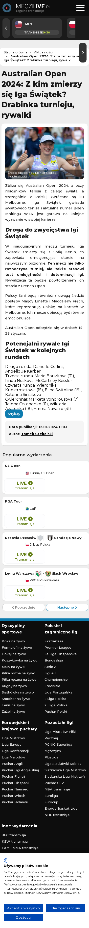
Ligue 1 (50, 673)
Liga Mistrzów (13, 738)
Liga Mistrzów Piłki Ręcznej (60, 735)
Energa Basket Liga (60, 808)
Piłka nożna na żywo (18, 673)
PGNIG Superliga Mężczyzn (58, 747)
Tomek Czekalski (37, 434)
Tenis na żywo (13, 705)
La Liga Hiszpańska (60, 654)
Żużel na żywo (13, 711)
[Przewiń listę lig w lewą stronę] (6, 28)
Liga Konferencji (15, 751)
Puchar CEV (54, 783)
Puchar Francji (13, 776)
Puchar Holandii (15, 802)
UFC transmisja (14, 835)
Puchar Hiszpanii (15, 783)
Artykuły (14, 414)
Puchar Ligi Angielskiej (20, 770)
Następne (66, 607)
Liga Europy (11, 744)
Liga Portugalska (58, 692)
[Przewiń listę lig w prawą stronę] (83, 53)
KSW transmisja (15, 841)
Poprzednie (24, 607)
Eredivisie (52, 686)
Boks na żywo (13, 641)
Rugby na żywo (14, 686)
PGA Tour (13, 501)
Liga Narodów (13, 757)
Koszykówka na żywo (20, 660)
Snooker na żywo (16, 699)
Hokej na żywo (14, 654)
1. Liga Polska (55, 699)
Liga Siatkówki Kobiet (62, 764)
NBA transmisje (57, 789)
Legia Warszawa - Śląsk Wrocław (41, 573)
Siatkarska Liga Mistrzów (65, 770)
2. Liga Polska (39, 544)
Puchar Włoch (13, 796)
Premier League (57, 647)
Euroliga (51, 796)
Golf (32, 509)
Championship (56, 679)
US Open (13, 466)
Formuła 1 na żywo (17, 647)
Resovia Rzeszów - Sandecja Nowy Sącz (46, 538)
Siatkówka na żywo (18, 692)
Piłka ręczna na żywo (19, 679)
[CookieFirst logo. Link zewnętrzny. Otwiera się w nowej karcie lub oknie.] (5, 860)
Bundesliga (53, 660)
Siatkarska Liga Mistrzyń (64, 776)
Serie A (50, 667)
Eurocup (51, 802)
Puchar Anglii (12, 764)
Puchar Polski (55, 711)
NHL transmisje (57, 815)
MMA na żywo (13, 667)
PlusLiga (51, 757)
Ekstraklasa (53, 641)
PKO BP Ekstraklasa (44, 580)
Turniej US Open (41, 473)
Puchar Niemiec (15, 789)
